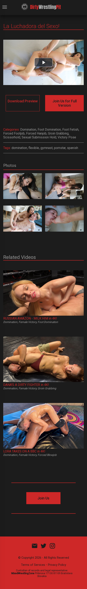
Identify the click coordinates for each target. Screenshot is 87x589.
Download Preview (23, 101)
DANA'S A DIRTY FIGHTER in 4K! (26, 385)
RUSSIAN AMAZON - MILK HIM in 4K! (30, 318)
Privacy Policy (57, 565)
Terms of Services (33, 565)
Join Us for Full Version (64, 103)
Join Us (43, 498)
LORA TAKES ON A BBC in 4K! (24, 451)
